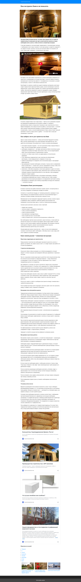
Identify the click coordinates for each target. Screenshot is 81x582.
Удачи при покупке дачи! (54, 570)
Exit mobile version (40, 580)
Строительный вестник (25, 1)
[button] (59, 107)
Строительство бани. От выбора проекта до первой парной (27, 571)
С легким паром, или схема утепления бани (40, 571)
